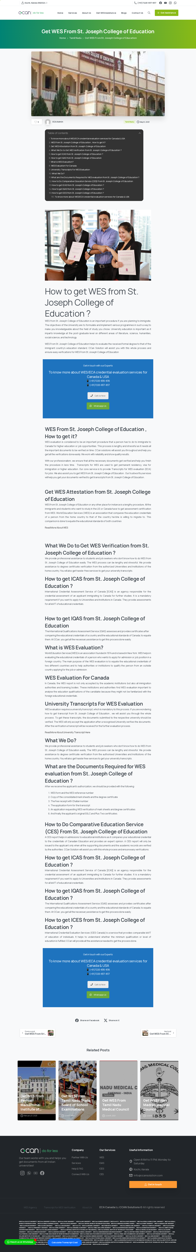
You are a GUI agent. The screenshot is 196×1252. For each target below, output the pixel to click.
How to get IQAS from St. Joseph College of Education (76, 158)
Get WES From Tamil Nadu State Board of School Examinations (75, 1103)
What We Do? (58, 173)
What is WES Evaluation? (62, 161)
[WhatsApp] (175, 3)
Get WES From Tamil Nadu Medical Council (115, 1104)
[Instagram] (170, 3)
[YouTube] (165, 3)
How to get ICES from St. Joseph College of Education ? (78, 192)
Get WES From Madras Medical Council (156, 1104)
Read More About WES (57, 527)
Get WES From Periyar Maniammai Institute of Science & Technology (32, 1103)
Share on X (114, 1020)
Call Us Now (100, 395)
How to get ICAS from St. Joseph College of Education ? (77, 154)
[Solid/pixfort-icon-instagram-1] (22, 1172)
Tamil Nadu (75, 38)
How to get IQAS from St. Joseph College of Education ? (78, 189)
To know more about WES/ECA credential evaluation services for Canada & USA (88, 138)
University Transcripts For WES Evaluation (70, 169)
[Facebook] (160, 3)
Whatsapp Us (100, 406)
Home (62, 38)
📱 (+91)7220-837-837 (98, 385)
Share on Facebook (89, 1020)
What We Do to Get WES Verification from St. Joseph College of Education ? (86, 150)
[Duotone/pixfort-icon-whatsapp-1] (29, 1172)
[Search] (149, 13)
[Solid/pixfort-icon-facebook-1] (42, 1172)
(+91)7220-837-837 (146, 2)
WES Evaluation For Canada (64, 165)
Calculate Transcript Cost (65, 1242)
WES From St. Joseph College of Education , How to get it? (78, 142)
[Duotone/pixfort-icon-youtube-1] (35, 1172)
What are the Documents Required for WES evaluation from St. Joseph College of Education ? (95, 177)
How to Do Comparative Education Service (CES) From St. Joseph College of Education (92, 181)
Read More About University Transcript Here (67, 732)
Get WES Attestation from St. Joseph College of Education (78, 146)
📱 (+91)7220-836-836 (98, 380)
